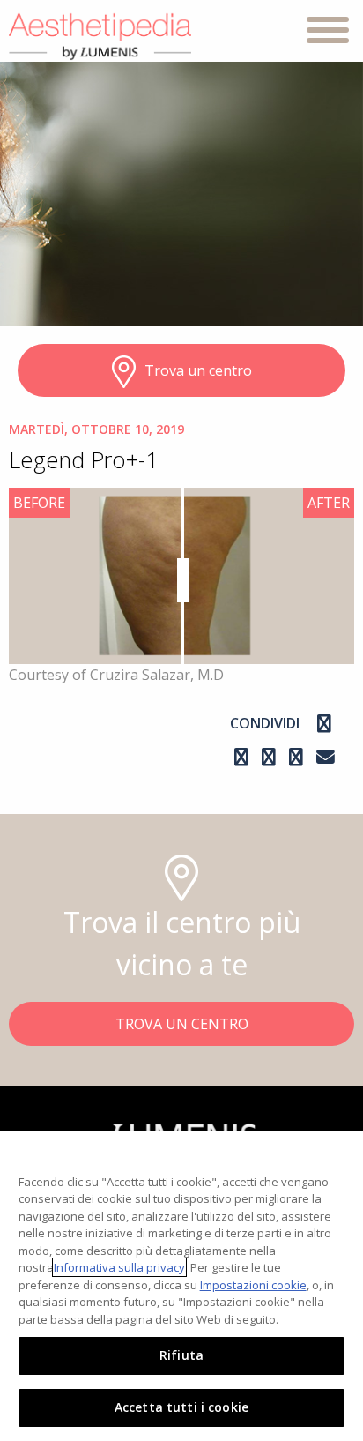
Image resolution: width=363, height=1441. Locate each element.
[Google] (271, 756)
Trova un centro (198, 370)
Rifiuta (181, 1355)
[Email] (325, 756)
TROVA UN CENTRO (181, 1024)
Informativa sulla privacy (119, 1267)
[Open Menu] (328, 33)
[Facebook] (324, 723)
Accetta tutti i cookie (181, 1407)
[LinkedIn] (298, 756)
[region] (181, 1286)
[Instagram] (243, 756)
